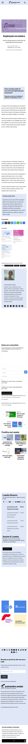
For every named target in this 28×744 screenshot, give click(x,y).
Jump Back (22, 502)
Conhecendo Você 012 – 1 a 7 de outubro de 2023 (6, 238)
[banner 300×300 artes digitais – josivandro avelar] (20, 606)
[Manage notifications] (25, 741)
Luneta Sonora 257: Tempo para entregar (7, 443)
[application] (14, 501)
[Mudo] (16, 502)
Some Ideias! (19, 49)
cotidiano (17, 265)
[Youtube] (19, 306)
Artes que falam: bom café (7, 456)
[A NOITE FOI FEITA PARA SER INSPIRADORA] (18, 233)
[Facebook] (8, 306)
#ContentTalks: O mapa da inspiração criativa (6, 253)
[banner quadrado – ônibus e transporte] (7, 620)
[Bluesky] (16, 306)
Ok (14, 740)
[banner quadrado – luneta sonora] (20, 620)
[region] (14, 734)
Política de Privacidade (11, 737)
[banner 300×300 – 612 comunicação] (7, 606)
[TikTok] (22, 306)
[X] (11, 306)
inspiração (23, 265)
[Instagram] (5, 306)
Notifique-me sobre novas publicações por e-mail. (11, 387)
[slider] (19, 501)
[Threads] (13, 306)
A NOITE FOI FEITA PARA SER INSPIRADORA (17, 238)
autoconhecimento (9, 265)
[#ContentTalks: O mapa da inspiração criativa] (6, 247)
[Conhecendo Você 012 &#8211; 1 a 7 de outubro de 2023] (6, 233)
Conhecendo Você (10, 49)
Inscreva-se (7, 549)
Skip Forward (24, 502)
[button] (25, 2)
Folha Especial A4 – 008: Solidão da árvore (20, 443)
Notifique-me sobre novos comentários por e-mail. (11, 382)
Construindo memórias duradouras (20, 457)
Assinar (4, 676)
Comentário (4, 351)
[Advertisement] (14, 11)
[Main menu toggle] (3, 2)
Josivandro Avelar (14, 46)
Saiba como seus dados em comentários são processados (13, 397)
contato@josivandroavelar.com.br (9, 707)
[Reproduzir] (4, 502)
